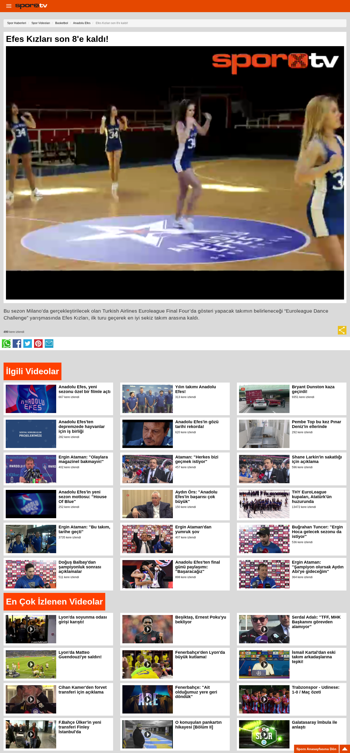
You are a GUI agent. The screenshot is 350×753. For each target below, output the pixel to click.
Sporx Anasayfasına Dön (316, 749)
